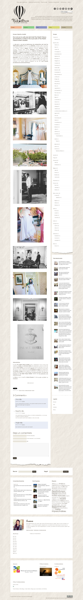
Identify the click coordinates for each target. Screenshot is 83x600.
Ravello (56, 215)
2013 (14, 543)
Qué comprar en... (59, 504)
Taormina (56, 217)
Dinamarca (55, 180)
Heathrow (58, 197)
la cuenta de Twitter (36, 372)
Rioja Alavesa (57, 74)
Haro (56, 85)
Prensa (69, 2)
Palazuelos (57, 65)
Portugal (55, 223)
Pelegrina (56, 60)
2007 (14, 553)
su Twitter (44, 377)
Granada (56, 104)
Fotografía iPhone (60, 494)
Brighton (56, 200)
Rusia (54, 243)
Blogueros (64, 485)
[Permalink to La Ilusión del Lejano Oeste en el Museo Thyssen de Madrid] (56, 270)
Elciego (56, 79)
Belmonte (56, 144)
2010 (14, 548)
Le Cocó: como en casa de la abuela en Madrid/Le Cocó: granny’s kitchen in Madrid (64, 304)
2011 (14, 546)
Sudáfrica (65, 508)
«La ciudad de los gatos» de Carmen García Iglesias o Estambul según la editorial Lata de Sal (65, 293)
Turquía (54, 37)
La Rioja (56, 76)
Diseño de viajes (44, 2)
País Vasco (57, 92)
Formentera (57, 72)
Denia (56, 120)
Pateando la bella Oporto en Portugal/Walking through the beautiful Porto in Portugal (64, 373)
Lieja (55, 170)
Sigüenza (56, 56)
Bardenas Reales (59, 150)
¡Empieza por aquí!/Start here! (34, 2)
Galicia (56, 44)
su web (39, 377)
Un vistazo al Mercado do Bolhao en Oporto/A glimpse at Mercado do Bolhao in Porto (65, 346)
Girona (56, 146)
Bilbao (56, 95)
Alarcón (56, 101)
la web (29, 372)
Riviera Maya (60, 508)
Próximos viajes (60, 503)
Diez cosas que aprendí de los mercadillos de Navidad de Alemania (64, 273)
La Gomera (57, 99)
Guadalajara (57, 53)
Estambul (56, 39)
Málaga (56, 106)
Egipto (65, 488)
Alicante (56, 81)
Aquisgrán (57, 240)
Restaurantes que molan (58, 507)
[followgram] (69, 9)
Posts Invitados (16, 588)
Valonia (56, 177)
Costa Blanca (57, 122)
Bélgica (54, 168)
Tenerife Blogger (29, 596)
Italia (54, 208)
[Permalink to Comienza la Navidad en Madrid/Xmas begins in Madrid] (35, 498)
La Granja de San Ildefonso (60, 110)
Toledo (56, 49)
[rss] (60, 9)
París (55, 185)
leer (14, 486)
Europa (12, 27)
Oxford (56, 202)
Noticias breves (63, 2)
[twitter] (58, 9)
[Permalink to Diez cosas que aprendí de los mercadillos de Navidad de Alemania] (56, 275)
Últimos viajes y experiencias (22, 2)
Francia (54, 183)
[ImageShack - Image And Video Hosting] (13, 586)
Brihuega (56, 58)
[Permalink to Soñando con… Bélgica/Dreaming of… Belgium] (35, 503)
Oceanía (64, 27)
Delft (55, 162)
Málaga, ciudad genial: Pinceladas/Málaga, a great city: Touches (44, 485)
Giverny (56, 189)
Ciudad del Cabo (60, 488)
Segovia (56, 113)
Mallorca (56, 131)
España (19, 34)
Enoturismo (64, 489)
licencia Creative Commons (66, 598)
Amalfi (56, 212)
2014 (14, 541)
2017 (14, 536)
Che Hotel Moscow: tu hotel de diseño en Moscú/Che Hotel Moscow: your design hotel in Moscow (65, 263)
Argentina (54, 485)
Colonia (56, 238)
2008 (14, 551)
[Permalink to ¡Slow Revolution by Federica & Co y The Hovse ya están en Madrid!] (56, 281)
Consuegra (57, 51)
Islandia (54, 155)
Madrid (33, 390)
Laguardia (57, 88)
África (50, 27)
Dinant (56, 172)
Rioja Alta (57, 83)
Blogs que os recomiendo (36, 588)
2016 (14, 538)
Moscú (56, 245)
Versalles (56, 187)
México (62, 500)
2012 (14, 544)
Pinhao (56, 230)
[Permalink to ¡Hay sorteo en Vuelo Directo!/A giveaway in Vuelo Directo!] (35, 508)
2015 (14, 539)
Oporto (56, 225)
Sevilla (56, 138)
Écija (57, 141)
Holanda (55, 160)
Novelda (56, 124)
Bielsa (56, 97)
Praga (54, 157)
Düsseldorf (57, 235)
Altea (56, 129)
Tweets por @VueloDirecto (35, 533)
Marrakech (54, 500)
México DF (67, 500)
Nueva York (55, 502)
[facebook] (55, 9)
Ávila (56, 115)
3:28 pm (23, 424)
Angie (18, 422)
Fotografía (54, 494)
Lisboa (56, 227)
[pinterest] (71, 9)
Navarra (56, 148)
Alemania (55, 233)
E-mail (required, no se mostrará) (33, 438)
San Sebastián (57, 90)
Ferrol (56, 47)
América (26, 27)
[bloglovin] (66, 9)
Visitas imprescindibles (59, 510)
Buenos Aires (55, 486)
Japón (60, 497)
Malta (54, 220)
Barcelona (57, 69)
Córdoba (56, 133)
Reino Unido (55, 193)
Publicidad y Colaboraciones (54, 2)
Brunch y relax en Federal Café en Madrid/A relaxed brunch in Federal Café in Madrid (65, 340)
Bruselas (56, 174)
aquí (44, 60)
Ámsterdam (57, 164)
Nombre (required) (31, 435)
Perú (64, 502)
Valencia (56, 108)
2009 (14, 549)
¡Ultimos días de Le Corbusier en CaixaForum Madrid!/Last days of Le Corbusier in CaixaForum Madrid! (65, 310)
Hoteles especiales (28, 390)
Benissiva (56, 126)
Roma (56, 210)
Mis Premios (44, 588)
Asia (38, 27)
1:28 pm (23, 401)
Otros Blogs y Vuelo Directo (25, 588)
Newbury (56, 205)
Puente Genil (58, 135)
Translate (70, 13)
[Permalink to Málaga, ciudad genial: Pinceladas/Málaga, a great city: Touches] (35, 487)
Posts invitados (54, 503)
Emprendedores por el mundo (57, 489)
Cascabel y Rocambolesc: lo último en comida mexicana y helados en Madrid (65, 298)
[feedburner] (63, 9)
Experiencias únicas (59, 493)
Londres (56, 195)
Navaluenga (57, 117)
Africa (53, 483)
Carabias (56, 63)
